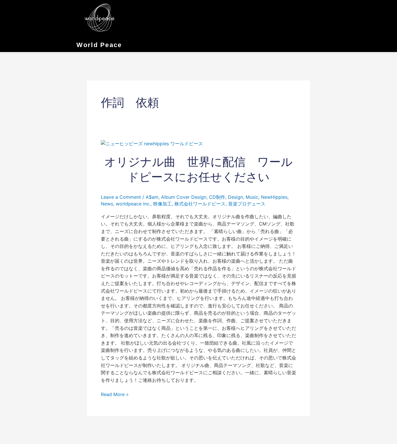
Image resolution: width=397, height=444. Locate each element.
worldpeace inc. (133, 204)
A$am (152, 197)
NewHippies (274, 197)
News (107, 204)
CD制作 (217, 197)
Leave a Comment (121, 197)
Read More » (115, 394)
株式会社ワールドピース (200, 204)
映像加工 (162, 204)
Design (235, 197)
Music (252, 197)
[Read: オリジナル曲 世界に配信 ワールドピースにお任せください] (152, 143)
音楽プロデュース (246, 204)
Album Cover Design (183, 197)
